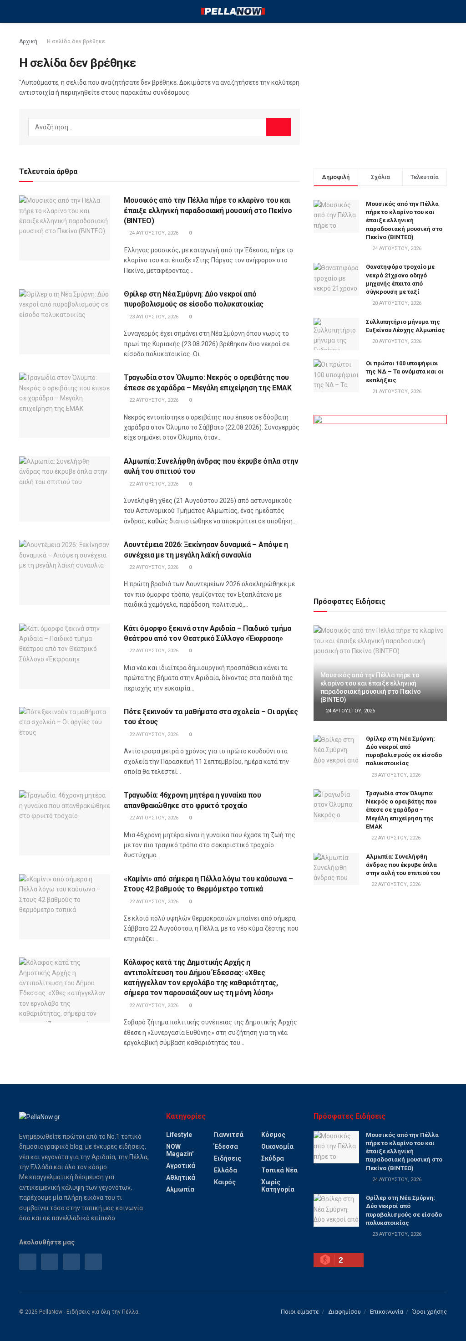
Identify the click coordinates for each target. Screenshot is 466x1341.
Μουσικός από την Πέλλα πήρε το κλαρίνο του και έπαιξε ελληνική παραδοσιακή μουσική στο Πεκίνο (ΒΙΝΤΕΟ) (208, 210)
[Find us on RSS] (71, 1262)
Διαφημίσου (344, 1311)
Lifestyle (179, 1134)
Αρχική (28, 41)
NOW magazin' (179, 1150)
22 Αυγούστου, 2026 (153, 400)
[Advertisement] (380, 93)
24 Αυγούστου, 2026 (153, 233)
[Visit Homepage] (233, 11)
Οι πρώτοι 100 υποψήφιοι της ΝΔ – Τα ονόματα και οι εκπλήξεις (405, 371)
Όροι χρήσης (429, 1311)
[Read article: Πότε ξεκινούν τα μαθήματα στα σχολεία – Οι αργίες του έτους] (64, 739)
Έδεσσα (226, 1146)
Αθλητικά (180, 1177)
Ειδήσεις (227, 1158)
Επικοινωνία (386, 1311)
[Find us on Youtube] (93, 1262)
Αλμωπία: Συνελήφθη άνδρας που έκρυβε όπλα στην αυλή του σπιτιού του (403, 864)
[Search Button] (443, 11)
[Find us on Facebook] (27, 1262)
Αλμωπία (180, 1189)
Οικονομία (277, 1146)
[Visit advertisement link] (380, 495)
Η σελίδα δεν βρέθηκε (76, 41)
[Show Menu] (23, 11)
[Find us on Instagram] (49, 1262)
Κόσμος (273, 1134)
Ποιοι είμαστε (300, 1311)
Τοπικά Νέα (279, 1170)
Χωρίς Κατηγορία (277, 1185)
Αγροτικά (180, 1165)
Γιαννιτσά (228, 1134)
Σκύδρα (272, 1158)
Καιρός (225, 1182)
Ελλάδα (225, 1170)
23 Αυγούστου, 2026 (153, 317)
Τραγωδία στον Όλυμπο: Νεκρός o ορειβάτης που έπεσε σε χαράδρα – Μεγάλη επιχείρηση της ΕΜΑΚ (401, 810)
